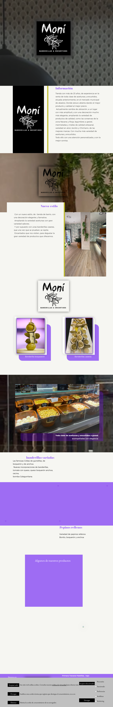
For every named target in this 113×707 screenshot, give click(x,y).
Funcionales (101, 686)
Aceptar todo (13, 685)
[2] (55, 430)
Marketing (100, 701)
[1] (52, 430)
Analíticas (100, 696)
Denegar (13, 694)
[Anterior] (58, 486)
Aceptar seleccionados (86, 683)
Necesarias (100, 681)
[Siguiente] (107, 486)
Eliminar (13, 702)
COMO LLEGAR (93, 694)
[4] (60, 430)
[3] (57, 430)
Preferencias (101, 691)
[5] (62, 430)
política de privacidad (59, 685)
